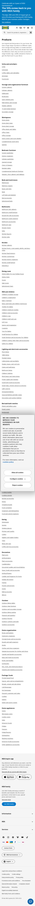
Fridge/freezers (6, 732)
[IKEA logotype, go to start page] (5, 27)
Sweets (4, 699)
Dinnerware (5, 522)
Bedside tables (6, 168)
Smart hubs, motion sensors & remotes (14, 386)
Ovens (4, 711)
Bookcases (5, 96)
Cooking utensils (7, 495)
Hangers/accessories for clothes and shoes (15, 651)
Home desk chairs (7, 123)
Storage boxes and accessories (11, 639)
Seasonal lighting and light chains (12, 395)
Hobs (3, 720)
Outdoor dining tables (8, 603)
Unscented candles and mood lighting (13, 567)
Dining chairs (6, 277)
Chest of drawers (7, 165)
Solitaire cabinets (7, 90)
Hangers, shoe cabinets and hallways (13, 174)
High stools (5, 283)
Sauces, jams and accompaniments (12, 681)
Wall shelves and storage (9, 103)
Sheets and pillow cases (9, 406)
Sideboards (5, 93)
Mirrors (4, 595)
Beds (3, 192)
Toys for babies (6, 331)
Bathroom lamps (7, 370)
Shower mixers (6, 228)
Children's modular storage (10, 294)
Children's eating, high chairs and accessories (15, 340)
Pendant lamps (6, 358)
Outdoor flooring (7, 618)
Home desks (5, 120)
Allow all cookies (17, 472)
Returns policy (5, 887)
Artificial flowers (7, 573)
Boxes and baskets (7, 633)
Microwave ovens (7, 714)
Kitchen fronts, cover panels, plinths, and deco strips (16, 249)
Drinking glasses (7, 528)
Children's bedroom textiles (10, 310)
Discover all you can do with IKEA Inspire (14, 772)
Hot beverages (6, 690)
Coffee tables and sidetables (10, 73)
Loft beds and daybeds (9, 195)
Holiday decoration (7, 579)
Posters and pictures (8, 586)
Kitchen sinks (6, 237)
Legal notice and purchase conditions (12, 871)
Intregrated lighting (8, 392)
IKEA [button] (3, 821)
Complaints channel (24, 884)
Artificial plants (6, 558)
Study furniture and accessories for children (15, 337)
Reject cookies (17, 485)
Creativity (5, 328)
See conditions (6, 22)
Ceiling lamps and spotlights (10, 361)
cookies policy (8, 462)
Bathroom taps (6, 225)
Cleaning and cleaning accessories (12, 670)
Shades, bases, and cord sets (11, 364)
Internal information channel (9, 884)
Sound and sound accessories (11, 382)
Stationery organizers (8, 636)
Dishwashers (6, 735)
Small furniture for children (10, 334)
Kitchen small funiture (8, 262)
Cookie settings (16, 874)
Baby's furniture (7, 301)
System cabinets (7, 87)
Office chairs (5, 132)
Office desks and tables (9, 129)
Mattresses (5, 183)
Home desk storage (8, 126)
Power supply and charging (10, 379)
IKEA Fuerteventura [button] (12, 855)
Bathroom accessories (9, 222)
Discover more (6, 800)
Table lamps (5, 355)
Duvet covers (6, 409)
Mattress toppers (7, 186)
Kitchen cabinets (7, 245)
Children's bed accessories (10, 313)
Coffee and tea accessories (10, 547)
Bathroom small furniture (9, 212)
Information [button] (6, 814)
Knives (4, 501)
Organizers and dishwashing (10, 511)
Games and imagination (9, 325)
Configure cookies (16, 479)
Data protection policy (8, 877)
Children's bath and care (9, 319)
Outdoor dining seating (9, 612)
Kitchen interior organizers (10, 259)
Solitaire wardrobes (8, 159)
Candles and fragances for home (12, 576)
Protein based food (8, 678)
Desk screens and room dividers (11, 138)
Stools (4, 280)
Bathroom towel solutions (10, 218)
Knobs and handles (7, 660)
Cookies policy (6, 874)
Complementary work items (10, 141)
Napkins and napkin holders (10, 537)
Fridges (4, 726)
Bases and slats (6, 189)
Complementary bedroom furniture (12, 171)
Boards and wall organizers (10, 642)
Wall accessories (7, 592)
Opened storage (7, 162)
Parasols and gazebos (8, 615)
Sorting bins (5, 663)
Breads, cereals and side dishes (11, 684)
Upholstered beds (7, 201)
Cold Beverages (6, 687)
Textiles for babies (7, 307)
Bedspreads (5, 412)
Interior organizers (7, 156)
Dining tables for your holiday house (13, 274)
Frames (4, 582)
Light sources (6, 389)
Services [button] (5, 829)
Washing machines (7, 738)
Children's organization (9, 297)
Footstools (5, 79)
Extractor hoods (7, 723)
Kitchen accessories (8, 498)
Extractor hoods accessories (10, 741)
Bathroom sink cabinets (9, 209)
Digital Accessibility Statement (10, 890)
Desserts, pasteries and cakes (11, 693)
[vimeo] (17, 837)
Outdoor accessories (8, 625)
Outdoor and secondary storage (11, 609)
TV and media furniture (9, 109)
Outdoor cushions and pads (10, 621)
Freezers (4, 729)
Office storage (6, 135)
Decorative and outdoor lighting (11, 398)
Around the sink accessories (10, 215)
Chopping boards (7, 505)
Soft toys (5, 322)
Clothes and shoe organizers (10, 648)
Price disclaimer (26, 880)
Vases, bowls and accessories (11, 570)
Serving (4, 525)
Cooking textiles (7, 492)
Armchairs (5, 76)
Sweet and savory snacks (9, 702)
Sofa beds (5, 70)
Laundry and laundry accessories (12, 654)
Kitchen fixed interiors (8, 253)
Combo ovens (6, 717)
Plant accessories (7, 561)
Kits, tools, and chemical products (12, 667)
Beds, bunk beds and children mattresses (14, 304)
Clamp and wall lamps (8, 367)
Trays (3, 540)
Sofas (3, 67)
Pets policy (14, 887)
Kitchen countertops (8, 256)
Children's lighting (7, 373)
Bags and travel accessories (10, 657)
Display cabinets (7, 106)
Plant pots (5, 555)
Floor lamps (5, 352)
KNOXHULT (5, 266)
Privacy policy (19, 877)
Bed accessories (7, 198)
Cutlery (4, 534)
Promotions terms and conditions (11, 880)
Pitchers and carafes (8, 531)
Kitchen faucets (6, 234)
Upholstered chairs (7, 286)
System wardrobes (7, 153)
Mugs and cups (6, 544)
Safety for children (7, 343)
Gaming (4, 145)
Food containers (7, 508)
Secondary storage (7, 112)
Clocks (4, 589)
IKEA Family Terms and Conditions (11, 893)
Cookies (4, 696)
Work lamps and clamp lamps (11, 376)
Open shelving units (8, 99)
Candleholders (6, 564)
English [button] (8, 861)
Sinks (3, 231)
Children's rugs (6, 316)
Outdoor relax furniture (9, 606)
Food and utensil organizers (10, 514)
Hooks (4, 645)
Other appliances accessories (11, 744)
